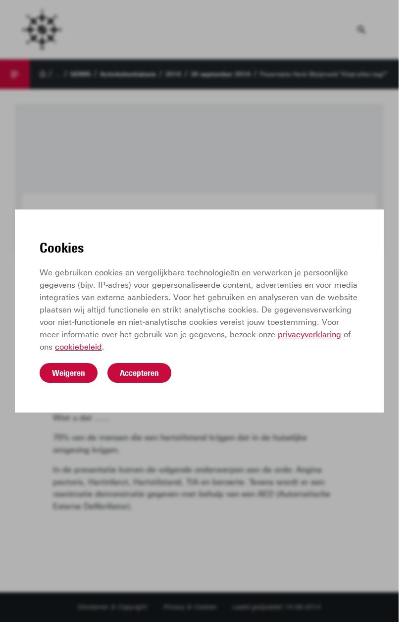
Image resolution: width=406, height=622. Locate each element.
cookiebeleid (78, 347)
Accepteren (139, 373)
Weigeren (68, 373)
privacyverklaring (309, 334)
